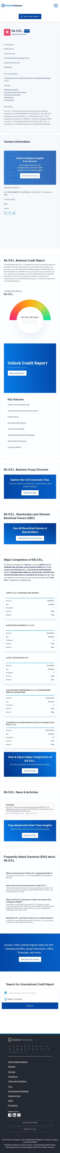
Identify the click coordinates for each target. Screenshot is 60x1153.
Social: (6, 208)
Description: (8, 107)
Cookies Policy (14, 1096)
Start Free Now (30, 492)
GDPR (10, 1100)
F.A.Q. (10, 1086)
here (29, 580)
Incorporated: (9, 44)
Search (30, 1005)
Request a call (30, 1129)
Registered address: (12, 188)
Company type (9, 53)
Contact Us (12, 1076)
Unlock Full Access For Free (30, 538)
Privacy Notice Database (18, 1091)
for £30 (30, 321)
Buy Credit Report (31, 16)
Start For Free (30, 771)
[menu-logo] (11, 5)
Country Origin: (9, 199)
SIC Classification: (11, 74)
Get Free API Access (30, 959)
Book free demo (30, 1123)
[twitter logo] (9, 213)
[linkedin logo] (13, 213)
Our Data (11, 1072)
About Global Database (17, 1062)
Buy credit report (17, 373)
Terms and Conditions (17, 1081)
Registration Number (12, 63)
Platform (11, 1066)
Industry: (7, 85)
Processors (13, 1105)
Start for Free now (30, 175)
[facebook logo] (5, 213)
